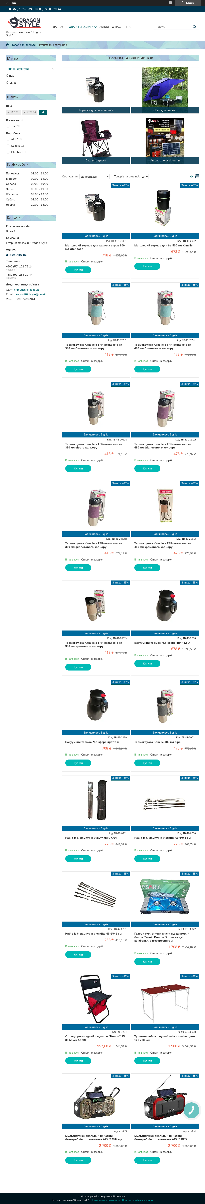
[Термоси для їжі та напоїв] (96, 90)
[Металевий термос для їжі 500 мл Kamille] (165, 208)
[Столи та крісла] (96, 141)
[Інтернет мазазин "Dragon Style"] (26, 22)
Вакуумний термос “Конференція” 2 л (92, 742)
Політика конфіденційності (137, 1200)
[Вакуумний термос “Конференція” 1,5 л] (165, 605)
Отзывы (11, 82)
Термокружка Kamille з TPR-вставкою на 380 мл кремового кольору (93, 644)
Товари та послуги (24, 44)
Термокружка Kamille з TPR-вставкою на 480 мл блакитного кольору (162, 346)
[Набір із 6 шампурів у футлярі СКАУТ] (96, 801)
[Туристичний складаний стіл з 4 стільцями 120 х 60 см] (165, 999)
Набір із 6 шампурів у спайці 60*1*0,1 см (162, 837)
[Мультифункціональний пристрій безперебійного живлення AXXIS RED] (165, 1099)
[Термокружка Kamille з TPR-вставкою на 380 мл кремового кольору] (96, 605)
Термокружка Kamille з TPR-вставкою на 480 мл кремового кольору (162, 545)
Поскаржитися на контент (105, 1200)
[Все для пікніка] (165, 90)
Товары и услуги (80, 26)
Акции (104, 26)
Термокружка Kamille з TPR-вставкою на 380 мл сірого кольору (93, 445)
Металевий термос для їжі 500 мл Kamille (163, 245)
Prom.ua (121, 1196)
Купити (78, 269)
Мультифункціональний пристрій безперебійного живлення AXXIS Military (93, 1137)
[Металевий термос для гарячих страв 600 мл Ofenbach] (96, 208)
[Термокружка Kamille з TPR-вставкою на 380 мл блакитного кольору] (96, 308)
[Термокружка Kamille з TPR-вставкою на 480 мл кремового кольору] (165, 506)
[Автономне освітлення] (165, 141)
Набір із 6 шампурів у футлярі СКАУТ (91, 837)
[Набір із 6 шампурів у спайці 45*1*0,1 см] (96, 897)
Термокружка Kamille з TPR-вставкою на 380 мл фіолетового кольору (93, 545)
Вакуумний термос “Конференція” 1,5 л (162, 642)
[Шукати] (194, 26)
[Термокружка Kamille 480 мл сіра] (165, 705)
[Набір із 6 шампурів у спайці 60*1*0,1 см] (165, 801)
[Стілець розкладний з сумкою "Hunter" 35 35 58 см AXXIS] (96, 999)
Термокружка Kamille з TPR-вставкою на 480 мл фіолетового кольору (162, 445)
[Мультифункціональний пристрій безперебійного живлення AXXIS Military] (96, 1099)
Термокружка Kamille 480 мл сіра (157, 742)
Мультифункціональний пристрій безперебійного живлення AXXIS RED (160, 1137)
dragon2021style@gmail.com (32, 294)
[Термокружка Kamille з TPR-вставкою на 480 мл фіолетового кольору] (165, 407)
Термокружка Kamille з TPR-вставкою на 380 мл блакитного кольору (93, 346)
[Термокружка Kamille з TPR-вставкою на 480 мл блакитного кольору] (165, 308)
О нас (116, 26)
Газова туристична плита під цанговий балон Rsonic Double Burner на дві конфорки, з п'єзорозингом (161, 937)
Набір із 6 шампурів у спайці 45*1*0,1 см (93, 933)
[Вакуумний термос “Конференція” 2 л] (96, 705)
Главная (58, 26)
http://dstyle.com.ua (26, 289)
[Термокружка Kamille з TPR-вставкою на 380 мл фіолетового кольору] (96, 506)
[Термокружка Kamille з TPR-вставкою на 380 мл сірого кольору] (96, 407)
